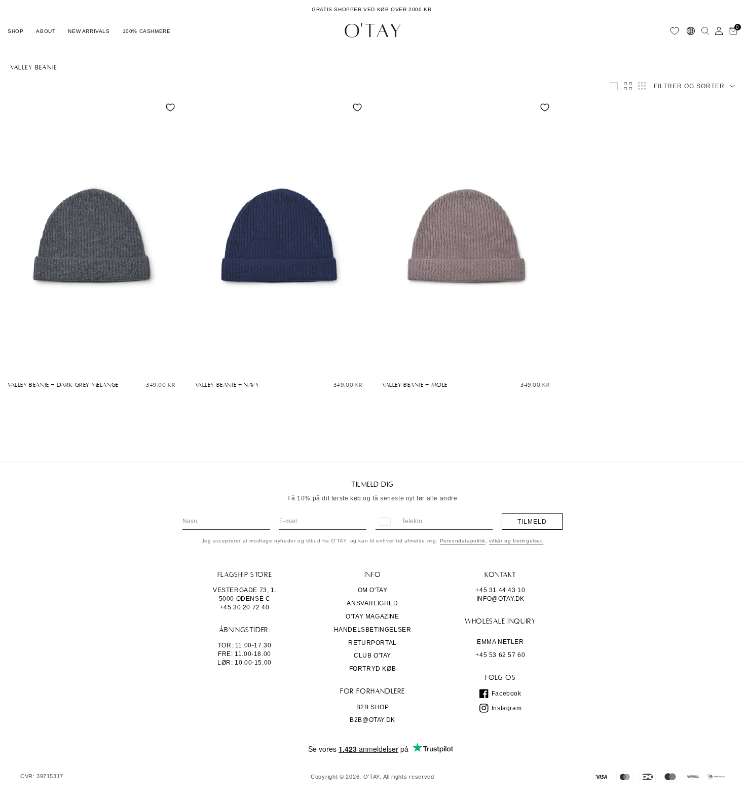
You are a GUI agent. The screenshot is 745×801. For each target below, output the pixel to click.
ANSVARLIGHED (372, 603)
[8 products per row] (642, 86)
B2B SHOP (372, 707)
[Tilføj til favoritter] (170, 107)
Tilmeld (532, 521)
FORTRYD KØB (372, 668)
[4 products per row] (628, 86)
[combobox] (384, 521)
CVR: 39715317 (41, 776)
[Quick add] (13, 363)
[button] (15, 31)
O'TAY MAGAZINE (372, 616)
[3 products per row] (614, 86)
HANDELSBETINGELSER (373, 629)
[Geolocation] (691, 31)
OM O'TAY (373, 590)
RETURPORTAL (372, 642)
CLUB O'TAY (372, 655)
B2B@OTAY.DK (372, 719)
